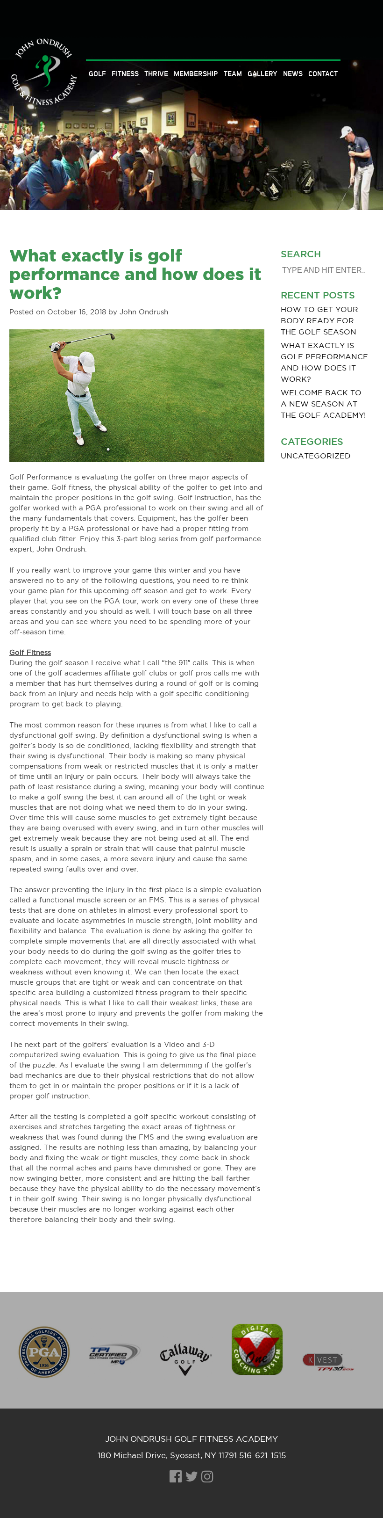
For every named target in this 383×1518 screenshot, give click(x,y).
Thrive (156, 73)
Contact (323, 73)
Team (233, 73)
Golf (97, 73)
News (293, 73)
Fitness (125, 73)
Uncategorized (316, 456)
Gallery (262, 73)
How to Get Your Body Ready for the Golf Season (319, 321)
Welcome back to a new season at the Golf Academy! (323, 404)
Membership (196, 73)
